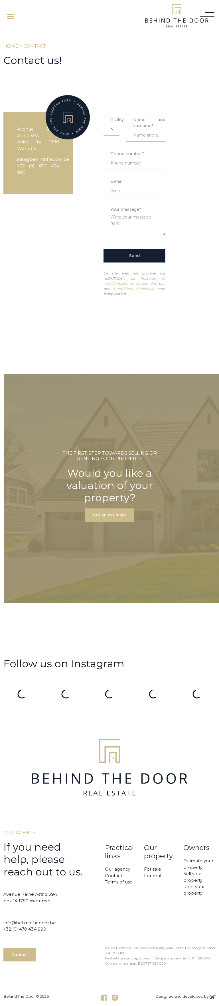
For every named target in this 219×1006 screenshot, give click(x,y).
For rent (153, 875)
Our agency (117, 869)
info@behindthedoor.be (43, 159)
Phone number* (127, 153)
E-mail (116, 181)
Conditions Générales (133, 288)
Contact (20, 954)
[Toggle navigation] (10, 15)
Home (11, 46)
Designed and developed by (182, 996)
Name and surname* (149, 122)
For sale (152, 869)
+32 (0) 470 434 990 (24, 929)
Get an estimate (109, 515)
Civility (117, 119)
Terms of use (119, 882)
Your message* (125, 209)
